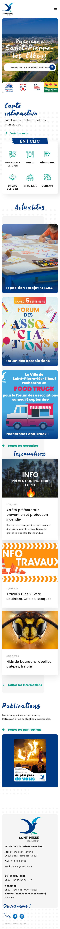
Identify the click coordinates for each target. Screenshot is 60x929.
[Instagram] (22, 916)
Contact (7, 924)
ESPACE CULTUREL (12, 187)
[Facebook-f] (15, 916)
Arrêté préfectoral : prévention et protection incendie (27, 515)
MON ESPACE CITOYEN (12, 164)
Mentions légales (19, 924)
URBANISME (30, 185)
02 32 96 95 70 (19, 861)
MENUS (30, 162)
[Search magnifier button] (52, 67)
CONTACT (47, 185)
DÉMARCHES (47, 162)
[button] (55, 9)
